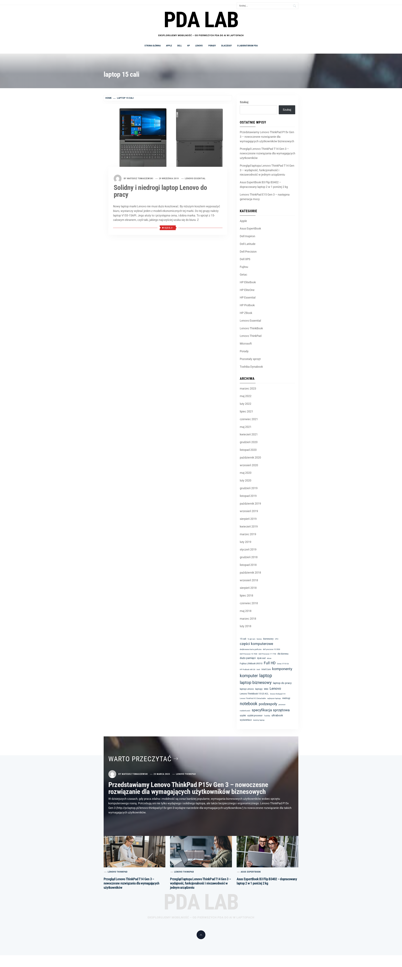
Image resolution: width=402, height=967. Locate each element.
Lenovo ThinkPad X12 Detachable (253, 698)
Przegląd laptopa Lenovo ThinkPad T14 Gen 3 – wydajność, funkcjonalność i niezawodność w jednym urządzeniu (267, 170)
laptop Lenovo (247, 689)
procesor (282, 705)
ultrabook (277, 715)
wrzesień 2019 (249, 511)
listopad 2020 (248, 449)
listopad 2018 (248, 564)
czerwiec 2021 (249, 419)
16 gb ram (251, 639)
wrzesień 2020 (249, 465)
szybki (243, 715)
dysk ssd (261, 658)
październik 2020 (250, 457)
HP (188, 45)
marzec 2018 (248, 618)
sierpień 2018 (248, 587)
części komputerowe (256, 644)
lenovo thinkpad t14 (277, 694)
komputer (249, 675)
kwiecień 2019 (249, 526)
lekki (266, 689)
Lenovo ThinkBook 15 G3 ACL (254, 693)
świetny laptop (258, 720)
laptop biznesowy (256, 682)
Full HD (270, 663)
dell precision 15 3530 (271, 649)
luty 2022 (245, 403)
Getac (243, 274)
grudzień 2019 (249, 488)
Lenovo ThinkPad (250, 335)
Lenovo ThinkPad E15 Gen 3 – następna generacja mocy (265, 197)
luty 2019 (245, 542)
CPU (276, 639)
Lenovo (199, 45)
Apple (169, 45)
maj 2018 (245, 611)
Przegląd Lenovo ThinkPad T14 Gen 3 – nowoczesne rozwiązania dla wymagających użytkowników (267, 153)
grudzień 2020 (249, 442)
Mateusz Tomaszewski (140, 178)
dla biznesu (282, 653)
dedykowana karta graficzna (250, 649)
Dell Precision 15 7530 (248, 654)
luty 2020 (245, 480)
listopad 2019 (248, 495)
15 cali (243, 639)
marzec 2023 (248, 388)
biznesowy (268, 639)
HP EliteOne (247, 290)
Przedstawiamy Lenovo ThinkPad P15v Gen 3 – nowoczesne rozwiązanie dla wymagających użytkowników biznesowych (267, 136)
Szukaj (244, 102)
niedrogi (286, 698)
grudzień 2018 (249, 557)
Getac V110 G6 (283, 664)
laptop (265, 675)
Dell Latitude (247, 244)
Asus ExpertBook (250, 228)
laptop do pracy (282, 683)
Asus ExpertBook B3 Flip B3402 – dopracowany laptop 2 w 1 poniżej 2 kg (264, 184)
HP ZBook (246, 313)
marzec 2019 (248, 534)
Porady (212, 45)
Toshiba (267, 716)
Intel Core (266, 669)
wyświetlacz (246, 720)
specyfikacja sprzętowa (271, 710)
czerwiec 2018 (249, 603)
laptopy (259, 689)
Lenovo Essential (195, 178)
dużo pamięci (248, 658)
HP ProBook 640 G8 (247, 670)
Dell (179, 45)
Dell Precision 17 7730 (267, 654)
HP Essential (247, 297)
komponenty (282, 669)
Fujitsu (244, 266)
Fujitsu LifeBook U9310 (251, 663)
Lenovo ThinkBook (251, 328)
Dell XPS (245, 259)
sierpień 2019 (248, 518)
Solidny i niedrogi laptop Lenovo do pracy (160, 191)
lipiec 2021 (246, 411)
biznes (259, 639)
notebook (248, 703)
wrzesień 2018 (249, 580)
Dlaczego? (226, 45)
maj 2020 (245, 472)
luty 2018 (245, 626)
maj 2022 (245, 396)
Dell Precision (248, 251)
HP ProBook (247, 305)
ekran (269, 658)
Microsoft (246, 343)
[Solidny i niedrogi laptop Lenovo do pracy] (168, 140)
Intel (258, 670)
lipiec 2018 (246, 595)
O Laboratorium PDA (247, 45)
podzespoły (268, 704)
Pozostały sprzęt (250, 359)
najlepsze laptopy (274, 698)
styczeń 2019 (248, 549)
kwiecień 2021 (249, 434)
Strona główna (152, 45)
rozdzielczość (245, 711)
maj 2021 (245, 426)
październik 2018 (250, 572)
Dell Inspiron (247, 236)
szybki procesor (255, 715)
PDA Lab (201, 902)
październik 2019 (250, 503)
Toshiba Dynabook (251, 366)
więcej (167, 228)
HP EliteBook (248, 282)
